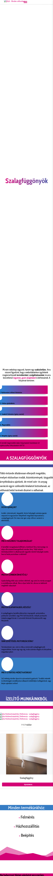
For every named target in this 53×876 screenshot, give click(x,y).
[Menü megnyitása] (25, 2)
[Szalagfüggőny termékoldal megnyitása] (26, 761)
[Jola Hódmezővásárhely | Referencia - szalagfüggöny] (19, 714)
